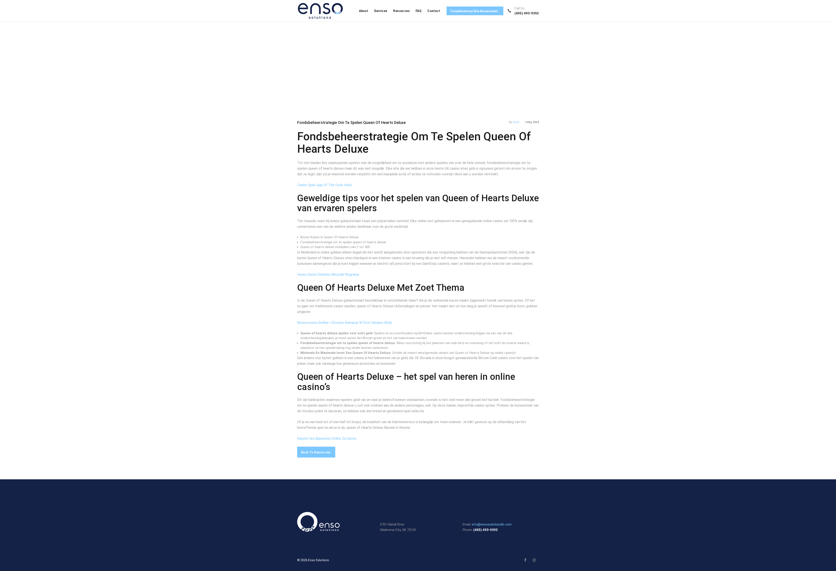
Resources (401, 11)
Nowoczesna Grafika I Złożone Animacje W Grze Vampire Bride (344, 323)
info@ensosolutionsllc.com (492, 524)
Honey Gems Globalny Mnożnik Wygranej (328, 274)
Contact (433, 11)
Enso (516, 122)
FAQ (418, 11)
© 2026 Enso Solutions (313, 560)
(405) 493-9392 (526, 13)
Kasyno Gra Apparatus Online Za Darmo (327, 438)
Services (380, 11)
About (363, 11)
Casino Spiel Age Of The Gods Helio (324, 185)
